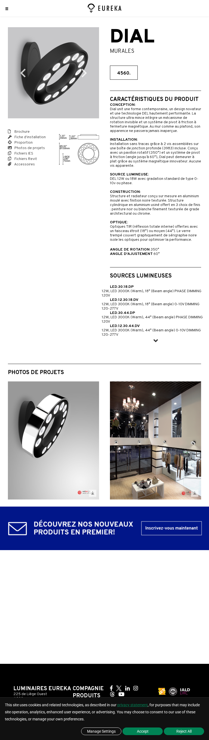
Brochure (22, 132)
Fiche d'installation (30, 137)
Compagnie (88, 688)
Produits (86, 695)
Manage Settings (101, 731)
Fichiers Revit (25, 159)
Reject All (184, 731)
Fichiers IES (23, 153)
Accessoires (24, 164)
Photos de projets (29, 148)
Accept (143, 731)
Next (84, 73)
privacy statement (132, 705)
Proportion (23, 142)
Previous (23, 73)
